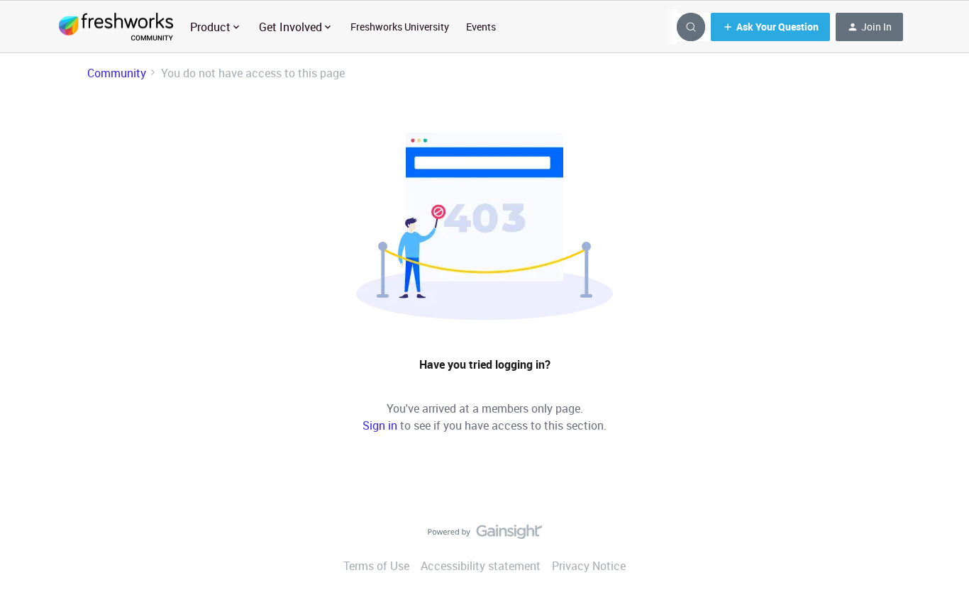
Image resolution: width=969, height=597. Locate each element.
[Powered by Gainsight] (485, 535)
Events (481, 26)
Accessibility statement (481, 566)
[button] (770, 27)
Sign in (379, 425)
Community (116, 73)
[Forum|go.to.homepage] (116, 27)
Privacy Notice (589, 566)
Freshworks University (399, 26)
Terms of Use (376, 566)
